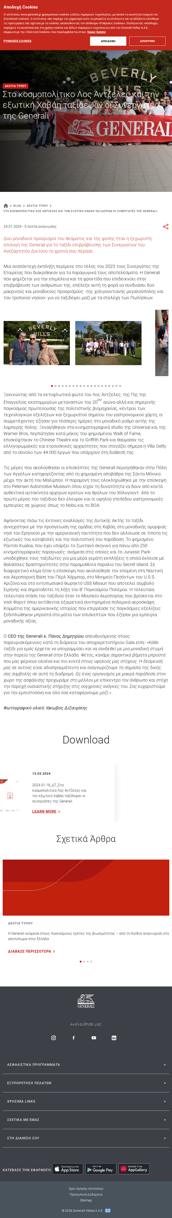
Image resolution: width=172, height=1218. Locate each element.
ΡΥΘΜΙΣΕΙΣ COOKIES (17, 41)
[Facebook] (73, 1037)
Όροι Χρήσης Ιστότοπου (86, 1188)
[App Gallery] (133, 1169)
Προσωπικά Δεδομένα (86, 1194)
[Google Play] (100, 1169)
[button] (52, 386)
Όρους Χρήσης (96, 32)
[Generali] (86, 1001)
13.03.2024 (41, 773)
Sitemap (86, 1200)
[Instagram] (53, 1037)
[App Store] (67, 1169)
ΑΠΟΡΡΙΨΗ (147, 41)
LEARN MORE (44, 811)
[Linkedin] (114, 1037)
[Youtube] (93, 1037)
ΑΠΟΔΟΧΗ (108, 41)
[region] (86, 25)
